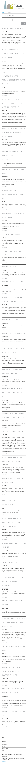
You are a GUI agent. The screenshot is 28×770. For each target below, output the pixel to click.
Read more (4, 46)
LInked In (3, 738)
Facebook (3, 735)
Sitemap (3, 746)
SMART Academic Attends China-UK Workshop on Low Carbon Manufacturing (13, 132)
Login (3, 750)
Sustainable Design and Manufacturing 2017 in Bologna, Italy (13, 194)
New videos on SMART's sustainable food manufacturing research (13, 80)
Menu (3, 12)
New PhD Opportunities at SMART (13, 431)
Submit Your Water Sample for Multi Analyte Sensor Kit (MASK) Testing (13, 393)
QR (2, 743)
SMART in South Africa (9, 266)
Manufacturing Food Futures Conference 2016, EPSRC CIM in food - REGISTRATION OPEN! (14, 522)
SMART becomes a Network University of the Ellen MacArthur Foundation (11, 671)
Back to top (3, 763)
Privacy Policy (4, 744)
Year (11, 19)
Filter (24, 23)
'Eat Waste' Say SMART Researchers (14, 251)
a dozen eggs (21, 768)
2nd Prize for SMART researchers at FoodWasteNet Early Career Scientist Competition (13, 622)
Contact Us (4, 752)
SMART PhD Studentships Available (14, 333)
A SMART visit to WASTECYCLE (12, 562)
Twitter (3, 737)
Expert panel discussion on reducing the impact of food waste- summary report (12, 103)
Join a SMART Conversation (11, 234)
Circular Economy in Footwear (13, 28)
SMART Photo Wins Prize (10, 319)
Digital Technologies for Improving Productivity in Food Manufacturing (13, 54)
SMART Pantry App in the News (12, 282)
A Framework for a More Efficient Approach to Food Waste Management (14, 581)
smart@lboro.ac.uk (5, 761)
